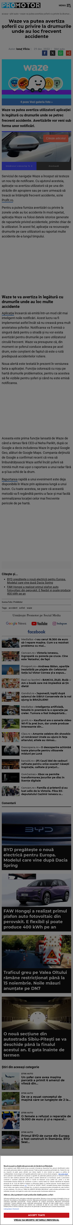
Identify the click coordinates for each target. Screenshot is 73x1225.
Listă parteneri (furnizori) (11, 1209)
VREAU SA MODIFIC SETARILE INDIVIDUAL (36, 1220)
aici (26, 1185)
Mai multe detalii (63, 1174)
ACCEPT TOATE (36, 1215)
